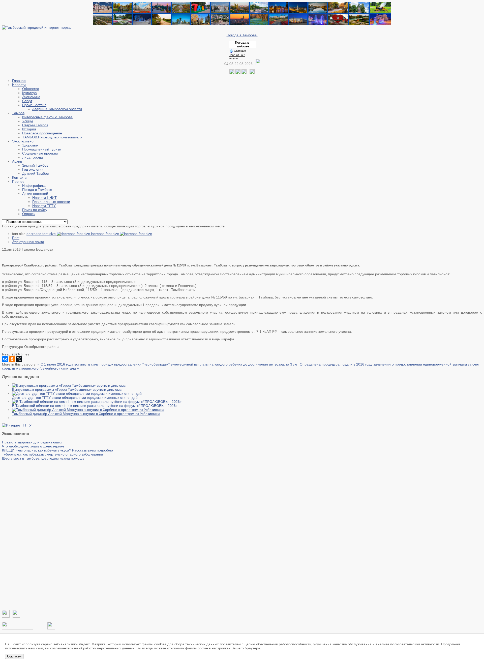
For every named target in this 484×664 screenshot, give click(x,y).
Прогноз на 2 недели (237, 56)
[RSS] (244, 73)
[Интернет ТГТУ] (17, 425)
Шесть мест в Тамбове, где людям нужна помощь (43, 458)
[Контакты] (17, 628)
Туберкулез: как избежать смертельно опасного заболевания (52, 454)
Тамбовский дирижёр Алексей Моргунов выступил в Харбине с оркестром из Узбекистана (86, 414)
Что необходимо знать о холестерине (33, 446)
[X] (19, 359)
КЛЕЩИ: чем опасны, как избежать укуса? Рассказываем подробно (57, 450)
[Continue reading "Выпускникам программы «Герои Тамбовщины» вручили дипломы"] (69, 385)
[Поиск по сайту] (252, 73)
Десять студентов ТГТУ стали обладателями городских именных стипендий (75, 398)
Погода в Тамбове (242, 35)
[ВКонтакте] (5, 359)
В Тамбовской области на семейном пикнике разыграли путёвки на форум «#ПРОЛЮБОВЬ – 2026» (95, 406)
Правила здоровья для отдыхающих (32, 442)
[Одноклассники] (237, 73)
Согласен (14, 656)
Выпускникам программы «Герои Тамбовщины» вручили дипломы (67, 389)
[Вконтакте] (231, 73)
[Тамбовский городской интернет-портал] (37, 27)
